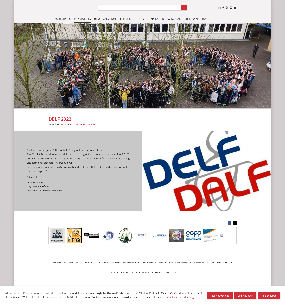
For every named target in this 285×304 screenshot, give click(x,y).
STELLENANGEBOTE (221, 262)
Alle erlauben (269, 295)
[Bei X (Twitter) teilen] (235, 223)
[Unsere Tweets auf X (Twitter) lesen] (227, 7)
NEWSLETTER (201, 262)
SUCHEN (103, 262)
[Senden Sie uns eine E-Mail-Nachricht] (219, 7)
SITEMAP (73, 262)
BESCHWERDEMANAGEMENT (157, 262)
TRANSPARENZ (131, 262)
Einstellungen (245, 295)
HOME (64, 124)
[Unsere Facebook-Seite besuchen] (223, 7)
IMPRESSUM (59, 262)
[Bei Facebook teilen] (229, 223)
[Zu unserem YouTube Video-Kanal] (235, 7)
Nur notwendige (220, 295)
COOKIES (116, 262)
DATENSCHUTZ (89, 262)
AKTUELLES (75, 124)
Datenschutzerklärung (181, 297)
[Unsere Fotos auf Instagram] (231, 7)
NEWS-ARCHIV (90, 124)
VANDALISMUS (183, 262)
